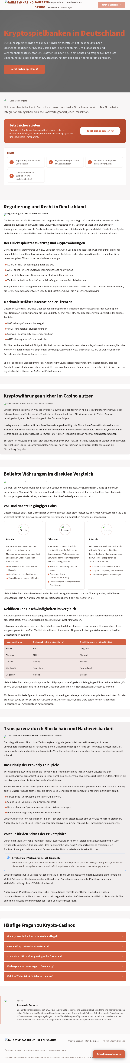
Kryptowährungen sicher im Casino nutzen (67, 162)
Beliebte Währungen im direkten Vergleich (105, 162)
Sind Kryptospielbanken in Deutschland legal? (32, 936)
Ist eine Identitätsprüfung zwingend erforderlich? (34, 956)
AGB (64, 1050)
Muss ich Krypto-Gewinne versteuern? (28, 946)
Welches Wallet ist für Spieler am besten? (30, 976)
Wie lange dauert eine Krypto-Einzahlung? (30, 966)
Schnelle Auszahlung (107, 1054)
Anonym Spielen (56, 2)
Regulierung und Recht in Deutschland (28, 162)
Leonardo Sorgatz (27, 1005)
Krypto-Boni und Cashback (35, 1050)
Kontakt (18, 1050)
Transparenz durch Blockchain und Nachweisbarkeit (25, 176)
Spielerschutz (54, 1050)
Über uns (9, 1050)
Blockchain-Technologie (60, 7)
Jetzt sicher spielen (23, 69)
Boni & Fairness (74, 2)
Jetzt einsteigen (110, 4)
